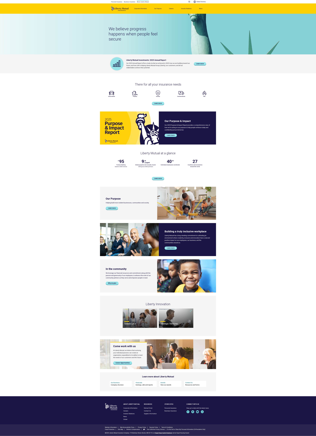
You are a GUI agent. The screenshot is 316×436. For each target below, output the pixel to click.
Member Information (111, 427)
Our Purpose (158, 8)
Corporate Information (140, 8)
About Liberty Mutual (143, 2)
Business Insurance (129, 2)
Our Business (115, 383)
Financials (139, 383)
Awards (162, 383)
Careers (171, 8)
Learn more (200, 63)
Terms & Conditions (167, 427)
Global (125, 419)
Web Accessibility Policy (127, 427)
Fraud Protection (109, 429)
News (200, 8)
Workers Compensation (133, 429)
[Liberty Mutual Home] (120, 8)
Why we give (112, 283)
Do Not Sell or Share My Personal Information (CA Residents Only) (186, 429)
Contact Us (189, 383)
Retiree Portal (148, 408)
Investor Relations (186, 8)
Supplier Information (150, 413)
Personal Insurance (116, 2)
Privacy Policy (142, 427)
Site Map (120, 429)
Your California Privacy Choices (156, 429)
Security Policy (153, 427)
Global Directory (201, 1)
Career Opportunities (123, 363)
